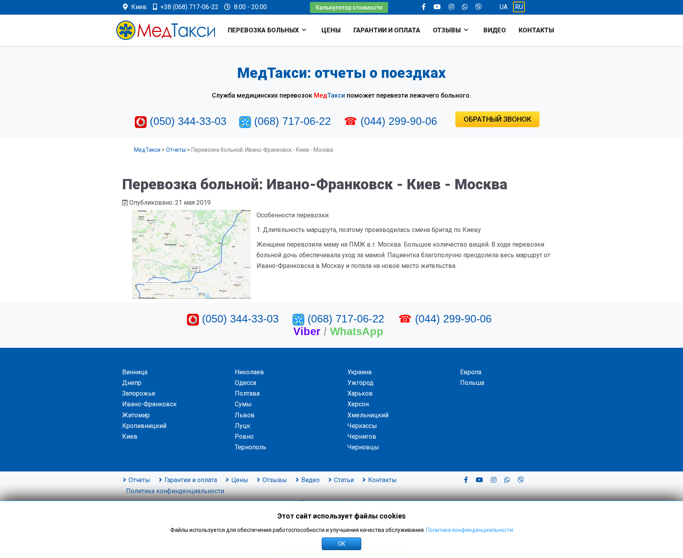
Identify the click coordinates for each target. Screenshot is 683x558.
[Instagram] (451, 7)
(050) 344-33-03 (188, 121)
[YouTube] (437, 7)
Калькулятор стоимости (349, 7)
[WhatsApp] (465, 7)
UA (504, 7)
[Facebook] (424, 7)
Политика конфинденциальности (469, 530)
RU (519, 7)
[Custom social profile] (478, 7)
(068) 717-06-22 (292, 121)
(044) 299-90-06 (398, 121)
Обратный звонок (497, 119)
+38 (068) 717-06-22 (189, 7)
